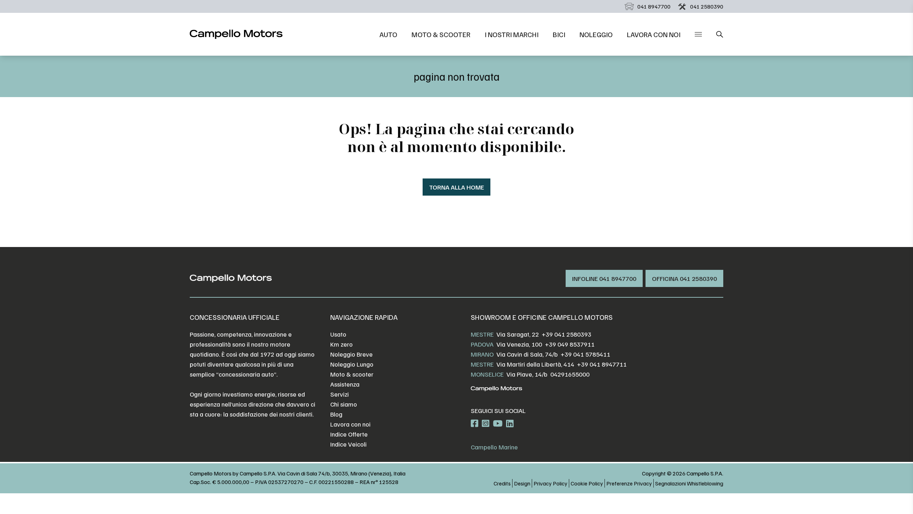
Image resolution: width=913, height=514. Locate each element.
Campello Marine (494, 447)
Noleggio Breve (351, 354)
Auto (388, 34)
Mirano (482, 354)
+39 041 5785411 (585, 354)
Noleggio (596, 34)
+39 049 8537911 (570, 344)
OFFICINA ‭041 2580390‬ (684, 278)
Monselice (487, 374)
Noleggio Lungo (351, 364)
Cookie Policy (587, 483)
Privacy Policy (550, 483)
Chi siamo (343, 404)
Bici (559, 34)
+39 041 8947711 (602, 364)
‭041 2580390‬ (706, 6)
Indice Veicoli (348, 444)
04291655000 (570, 374)
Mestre (482, 334)
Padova (482, 344)
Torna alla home (456, 187)
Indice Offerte (349, 434)
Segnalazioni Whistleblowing (689, 483)
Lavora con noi (653, 34)
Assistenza (344, 384)
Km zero (341, 344)
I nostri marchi (512, 34)
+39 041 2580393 (566, 334)
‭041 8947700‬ (653, 6)
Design (522, 483)
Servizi (339, 394)
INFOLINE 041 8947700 (604, 278)
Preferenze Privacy (629, 483)
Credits (502, 483)
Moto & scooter (441, 34)
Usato (338, 334)
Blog (336, 414)
